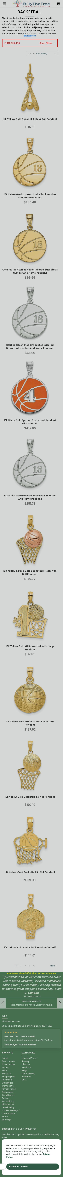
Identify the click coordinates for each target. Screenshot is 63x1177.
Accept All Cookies (18, 1166)
